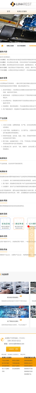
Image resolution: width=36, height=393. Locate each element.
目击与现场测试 (21, 45)
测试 (4, 59)
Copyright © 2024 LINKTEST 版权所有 (13, 378)
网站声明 (22, 354)
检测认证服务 (10, 45)
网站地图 (4, 354)
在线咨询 (11, 349)
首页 (8, 11)
